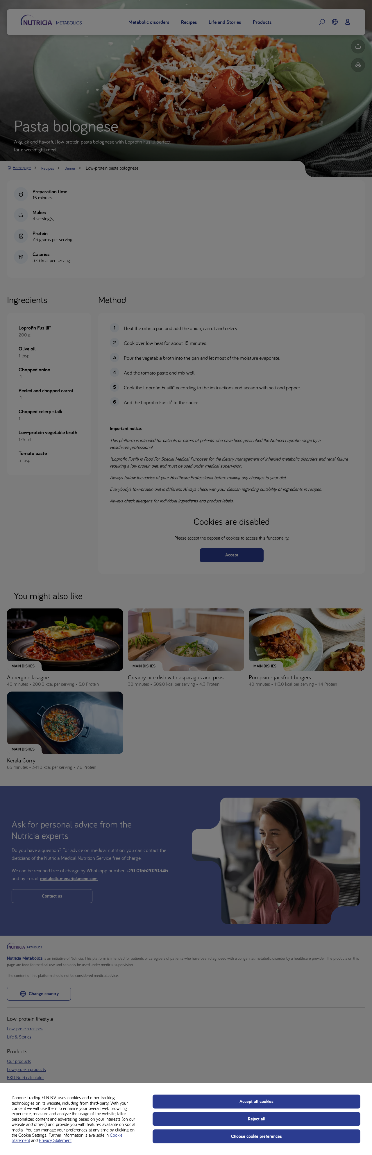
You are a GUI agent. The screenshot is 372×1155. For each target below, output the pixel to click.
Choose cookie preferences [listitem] (256, 1136)
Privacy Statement (55, 1140)
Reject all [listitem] (256, 1119)
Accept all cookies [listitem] (256, 1101)
